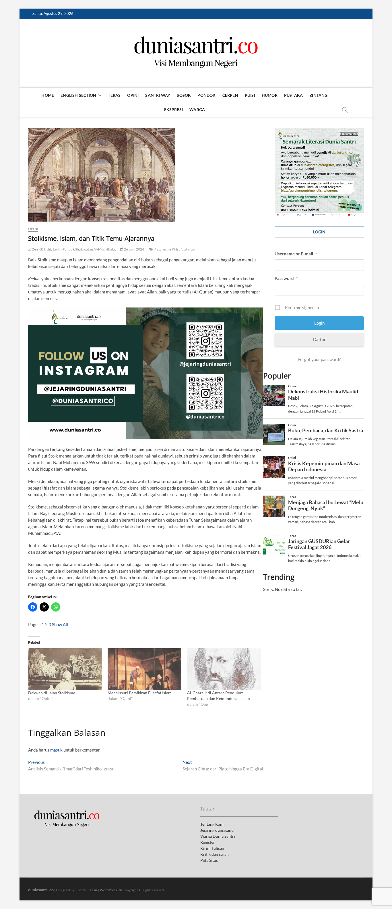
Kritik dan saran (214, 854)
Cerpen (230, 95)
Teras (114, 95)
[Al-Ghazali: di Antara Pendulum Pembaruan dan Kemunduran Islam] (224, 669)
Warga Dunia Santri (217, 836)
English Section (78, 95)
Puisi (250, 95)
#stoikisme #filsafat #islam (175, 249)
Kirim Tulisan (212, 848)
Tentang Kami (212, 824)
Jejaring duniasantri (218, 830)
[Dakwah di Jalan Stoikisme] (65, 669)
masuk (56, 749)
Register (207, 842)
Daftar (319, 339)
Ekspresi (173, 109)
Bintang (318, 95)
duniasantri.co (41, 889)
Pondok (206, 95)
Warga (197, 109)
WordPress (108, 890)
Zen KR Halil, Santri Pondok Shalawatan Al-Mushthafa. (73, 249)
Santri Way (157, 95)
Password (286, 278)
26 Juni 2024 (133, 249)
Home (47, 95)
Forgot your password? (319, 359)
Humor (269, 95)
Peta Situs (209, 860)
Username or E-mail (296, 253)
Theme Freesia (87, 890)
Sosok (184, 95)
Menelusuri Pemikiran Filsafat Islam (140, 692)
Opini (133, 95)
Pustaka (293, 95)
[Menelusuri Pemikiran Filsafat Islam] (144, 669)
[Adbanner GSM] (319, 131)
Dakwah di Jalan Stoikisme (51, 692)
